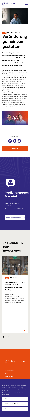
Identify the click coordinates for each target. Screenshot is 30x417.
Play (5, 123)
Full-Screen (25, 123)
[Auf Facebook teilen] (15, 140)
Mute (22, 123)
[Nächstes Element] (8, 337)
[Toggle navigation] (26, 4)
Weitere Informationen (11, 403)
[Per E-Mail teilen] (19, 140)
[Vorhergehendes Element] (3, 337)
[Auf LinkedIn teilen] (10, 140)
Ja (6, 408)
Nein (6, 398)
